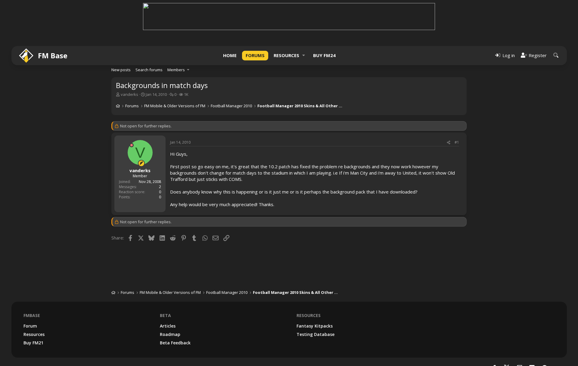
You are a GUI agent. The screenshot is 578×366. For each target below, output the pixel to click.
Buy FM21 (33, 343)
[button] (304, 55)
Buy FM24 (324, 55)
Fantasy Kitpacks (315, 326)
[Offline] (131, 145)
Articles (168, 326)
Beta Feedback (175, 343)
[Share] (448, 142)
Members (176, 69)
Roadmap (170, 334)
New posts (121, 69)
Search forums (149, 69)
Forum (30, 326)
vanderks (129, 94)
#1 (457, 142)
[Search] (556, 55)
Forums (255, 55)
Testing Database (315, 334)
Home (230, 55)
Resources (286, 55)
